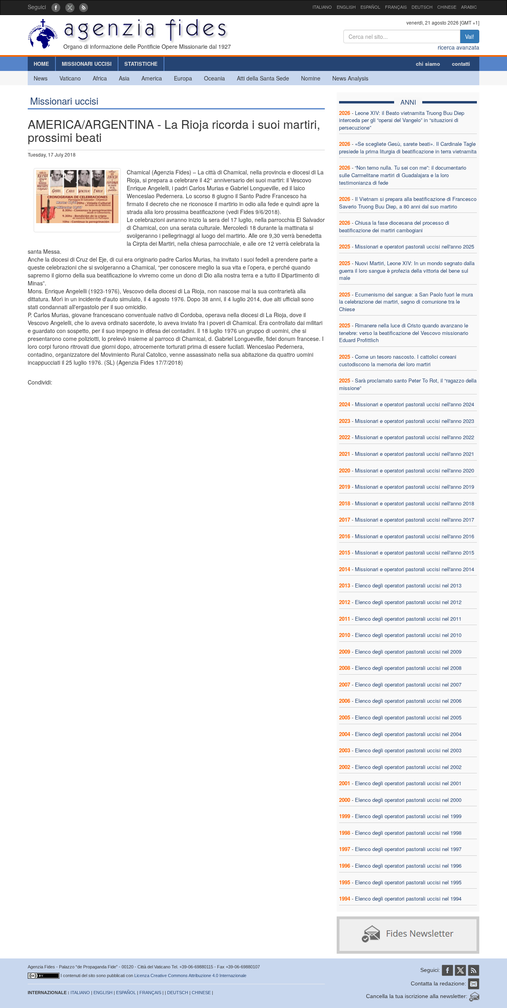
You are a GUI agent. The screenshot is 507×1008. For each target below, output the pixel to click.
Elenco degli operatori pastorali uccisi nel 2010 (408, 635)
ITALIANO (322, 7)
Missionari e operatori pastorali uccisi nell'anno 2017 (414, 519)
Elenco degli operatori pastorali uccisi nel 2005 (408, 717)
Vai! (469, 36)
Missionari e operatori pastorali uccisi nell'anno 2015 (414, 552)
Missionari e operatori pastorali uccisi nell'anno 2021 (414, 453)
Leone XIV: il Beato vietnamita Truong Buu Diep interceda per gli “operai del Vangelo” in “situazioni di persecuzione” (401, 120)
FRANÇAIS (396, 7)
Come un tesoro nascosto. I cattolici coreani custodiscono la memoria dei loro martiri (397, 360)
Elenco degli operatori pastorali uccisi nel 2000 (408, 799)
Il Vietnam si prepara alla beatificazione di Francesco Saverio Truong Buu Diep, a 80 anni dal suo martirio (408, 202)
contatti (461, 63)
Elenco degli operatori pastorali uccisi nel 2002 (408, 767)
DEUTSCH (422, 7)
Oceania (214, 78)
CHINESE (446, 7)
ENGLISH (346, 7)
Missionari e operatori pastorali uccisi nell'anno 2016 (414, 536)
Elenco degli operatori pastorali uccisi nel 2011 (408, 618)
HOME (41, 63)
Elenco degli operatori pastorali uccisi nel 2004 (408, 734)
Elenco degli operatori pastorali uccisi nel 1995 (408, 882)
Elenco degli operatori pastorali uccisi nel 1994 (408, 898)
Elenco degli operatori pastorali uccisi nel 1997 (408, 849)
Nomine (310, 78)
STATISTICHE (141, 63)
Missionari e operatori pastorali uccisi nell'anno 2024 (414, 404)
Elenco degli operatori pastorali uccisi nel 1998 (408, 832)
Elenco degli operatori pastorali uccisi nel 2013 (408, 585)
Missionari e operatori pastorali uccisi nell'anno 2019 (414, 486)
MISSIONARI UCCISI (87, 63)
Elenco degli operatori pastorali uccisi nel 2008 (408, 667)
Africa (100, 78)
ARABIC (469, 7)
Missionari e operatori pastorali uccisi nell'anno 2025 (414, 246)
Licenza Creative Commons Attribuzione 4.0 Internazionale (190, 975)
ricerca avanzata (458, 47)
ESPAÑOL (370, 7)
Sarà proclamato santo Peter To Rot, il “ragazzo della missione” (408, 384)
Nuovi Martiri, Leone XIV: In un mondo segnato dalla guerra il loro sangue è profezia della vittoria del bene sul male (407, 270)
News (41, 78)
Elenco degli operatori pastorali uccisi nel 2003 (408, 750)
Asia (124, 78)
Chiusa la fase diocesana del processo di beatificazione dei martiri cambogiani (394, 226)
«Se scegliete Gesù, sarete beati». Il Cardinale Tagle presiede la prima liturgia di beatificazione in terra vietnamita (408, 147)
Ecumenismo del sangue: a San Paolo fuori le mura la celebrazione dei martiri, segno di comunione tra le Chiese (406, 302)
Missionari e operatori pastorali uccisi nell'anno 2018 (414, 503)
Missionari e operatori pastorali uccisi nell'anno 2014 (414, 569)
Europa (183, 78)
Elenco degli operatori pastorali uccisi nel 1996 (408, 865)
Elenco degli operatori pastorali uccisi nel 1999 (408, 816)
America (151, 78)
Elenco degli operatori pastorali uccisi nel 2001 (408, 783)
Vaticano (70, 78)
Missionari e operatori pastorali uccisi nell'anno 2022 (414, 437)
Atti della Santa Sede (263, 78)
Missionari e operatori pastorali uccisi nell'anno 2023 (414, 421)
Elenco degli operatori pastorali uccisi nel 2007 (408, 684)
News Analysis (350, 78)
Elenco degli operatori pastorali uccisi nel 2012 (408, 602)
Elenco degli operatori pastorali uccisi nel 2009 (408, 651)
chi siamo (428, 63)
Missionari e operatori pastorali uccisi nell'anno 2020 (414, 470)
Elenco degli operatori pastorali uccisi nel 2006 (408, 700)
